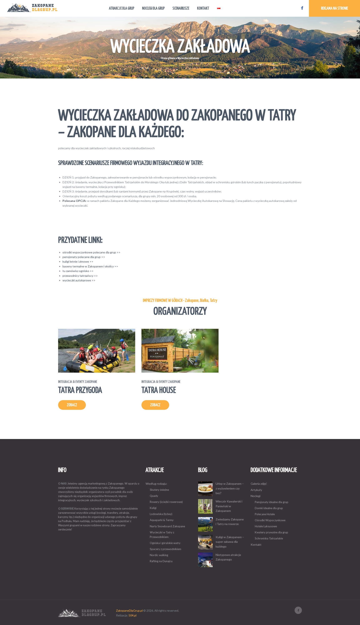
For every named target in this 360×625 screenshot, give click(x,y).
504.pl (132, 615)
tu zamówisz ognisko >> (78, 271)
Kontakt (256, 544)
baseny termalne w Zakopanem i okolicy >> (90, 266)
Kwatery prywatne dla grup (271, 532)
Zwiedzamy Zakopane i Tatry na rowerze (230, 521)
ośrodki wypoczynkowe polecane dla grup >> (91, 252)
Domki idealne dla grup (269, 508)
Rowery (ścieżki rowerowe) (166, 502)
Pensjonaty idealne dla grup (271, 502)
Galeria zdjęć (259, 483)
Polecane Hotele (265, 514)
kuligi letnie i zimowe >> (77, 261)
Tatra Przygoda (80, 387)
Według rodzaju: (156, 483)
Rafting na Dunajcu (161, 561)
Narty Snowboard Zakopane (167, 526)
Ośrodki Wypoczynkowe (270, 520)
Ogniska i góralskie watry (165, 543)
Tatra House (160, 387)
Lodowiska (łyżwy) (161, 514)
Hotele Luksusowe (266, 526)
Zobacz (72, 405)
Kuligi (153, 508)
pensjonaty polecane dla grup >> (83, 257)
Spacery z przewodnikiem (165, 549)
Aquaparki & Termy (162, 520)
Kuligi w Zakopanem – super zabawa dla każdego (230, 541)
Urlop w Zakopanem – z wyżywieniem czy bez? (230, 488)
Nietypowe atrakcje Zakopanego (228, 557)
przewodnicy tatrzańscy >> (80, 275)
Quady (154, 495)
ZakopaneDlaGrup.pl (129, 610)
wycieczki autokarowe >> (78, 280)
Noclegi (255, 496)
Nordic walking (159, 555)
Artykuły (256, 490)
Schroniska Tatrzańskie (269, 538)
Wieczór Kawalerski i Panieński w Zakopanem (229, 506)
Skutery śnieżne (159, 489)
